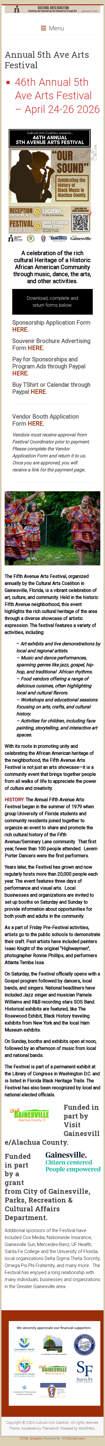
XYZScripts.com (73, 1438)
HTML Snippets (31, 1438)
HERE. (20, 329)
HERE (38, 391)
